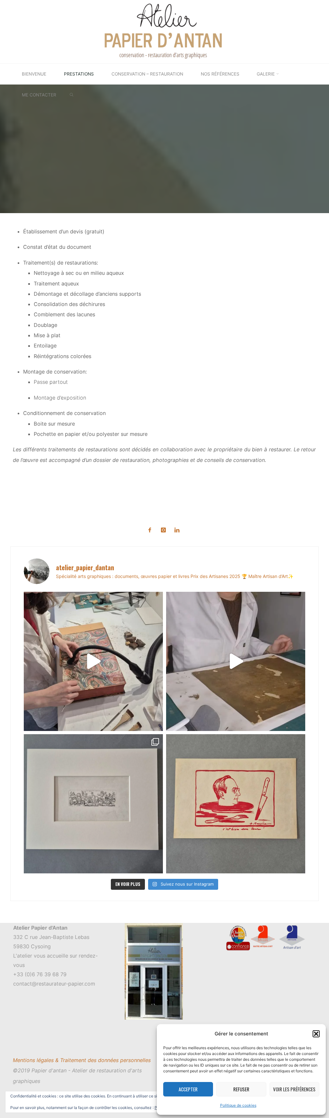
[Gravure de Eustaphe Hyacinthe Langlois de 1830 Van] (93, 803)
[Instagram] (163, 530)
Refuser (241, 1089)
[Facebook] (150, 530)
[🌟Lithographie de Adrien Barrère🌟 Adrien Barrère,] (235, 803)
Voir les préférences (294, 1089)
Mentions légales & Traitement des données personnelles (82, 1060)
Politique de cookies (238, 1105)
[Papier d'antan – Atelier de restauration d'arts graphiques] (164, 31)
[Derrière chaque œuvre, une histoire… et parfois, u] (235, 661)
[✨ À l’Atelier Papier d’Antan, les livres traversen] (93, 661)
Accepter (188, 1089)
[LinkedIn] (176, 530)
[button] (316, 1034)
